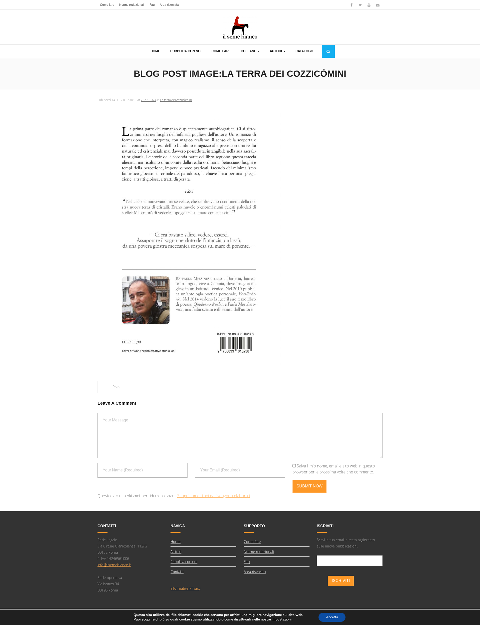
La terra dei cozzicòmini (176, 100)
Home (175, 541)
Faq (152, 5)
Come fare (107, 5)
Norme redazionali (131, 5)
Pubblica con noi (183, 561)
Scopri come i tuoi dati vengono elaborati (213, 495)
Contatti (177, 571)
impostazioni (282, 619)
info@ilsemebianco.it (114, 564)
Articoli (175, 551)
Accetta (332, 617)
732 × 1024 (148, 100)
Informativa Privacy (185, 588)
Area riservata (169, 5)
